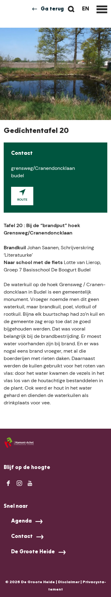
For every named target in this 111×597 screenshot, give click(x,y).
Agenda (21, 521)
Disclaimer (69, 582)
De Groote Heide (33, 552)
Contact (22, 536)
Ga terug (52, 9)
